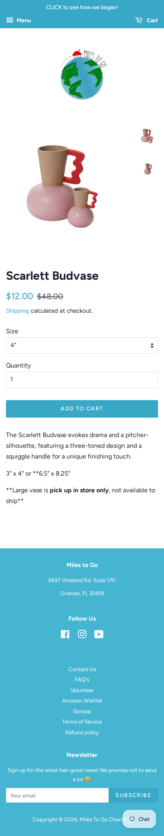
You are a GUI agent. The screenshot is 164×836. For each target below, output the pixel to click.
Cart (152, 20)
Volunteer (82, 690)
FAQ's (82, 679)
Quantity (18, 365)
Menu (23, 20)
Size (12, 331)
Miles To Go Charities (105, 819)
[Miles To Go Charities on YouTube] (98, 636)
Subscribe (133, 795)
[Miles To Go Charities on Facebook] (65, 636)
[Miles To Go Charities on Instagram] (82, 636)
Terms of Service (82, 721)
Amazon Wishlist (82, 700)
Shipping (17, 310)
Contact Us (82, 669)
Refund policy (82, 732)
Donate (82, 711)
